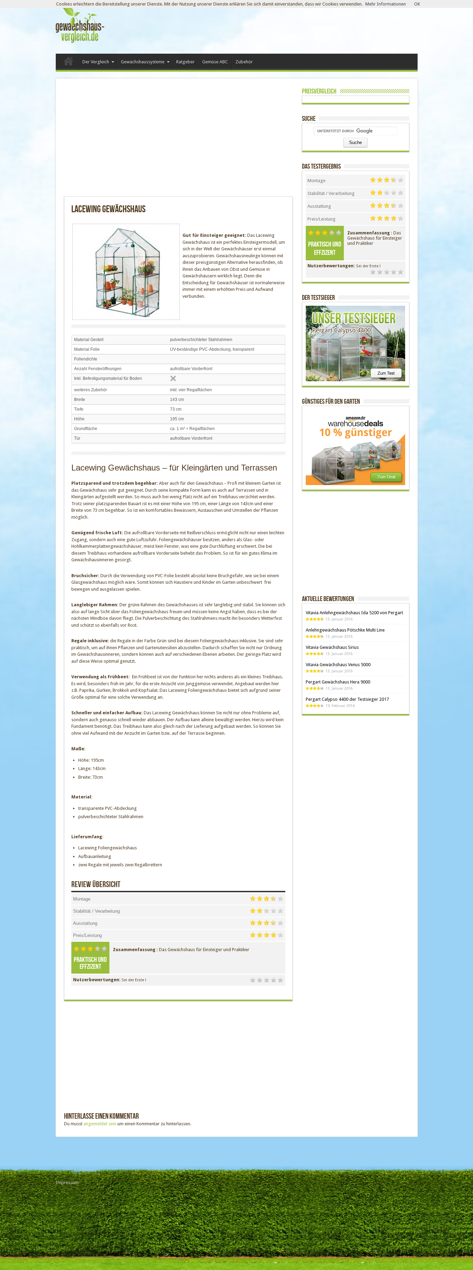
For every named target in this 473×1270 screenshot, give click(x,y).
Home (68, 63)
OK (417, 4)
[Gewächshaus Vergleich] (80, 43)
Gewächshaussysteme (142, 61)
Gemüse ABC (215, 61)
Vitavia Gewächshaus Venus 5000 (338, 664)
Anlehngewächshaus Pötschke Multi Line (345, 630)
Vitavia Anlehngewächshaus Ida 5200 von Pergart (354, 612)
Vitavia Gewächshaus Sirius (332, 647)
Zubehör (244, 61)
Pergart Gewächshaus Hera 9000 (338, 682)
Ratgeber (185, 61)
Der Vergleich (95, 61)
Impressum (67, 1182)
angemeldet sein (99, 1123)
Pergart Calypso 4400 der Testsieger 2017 (347, 699)
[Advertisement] (145, 140)
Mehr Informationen (385, 4)
